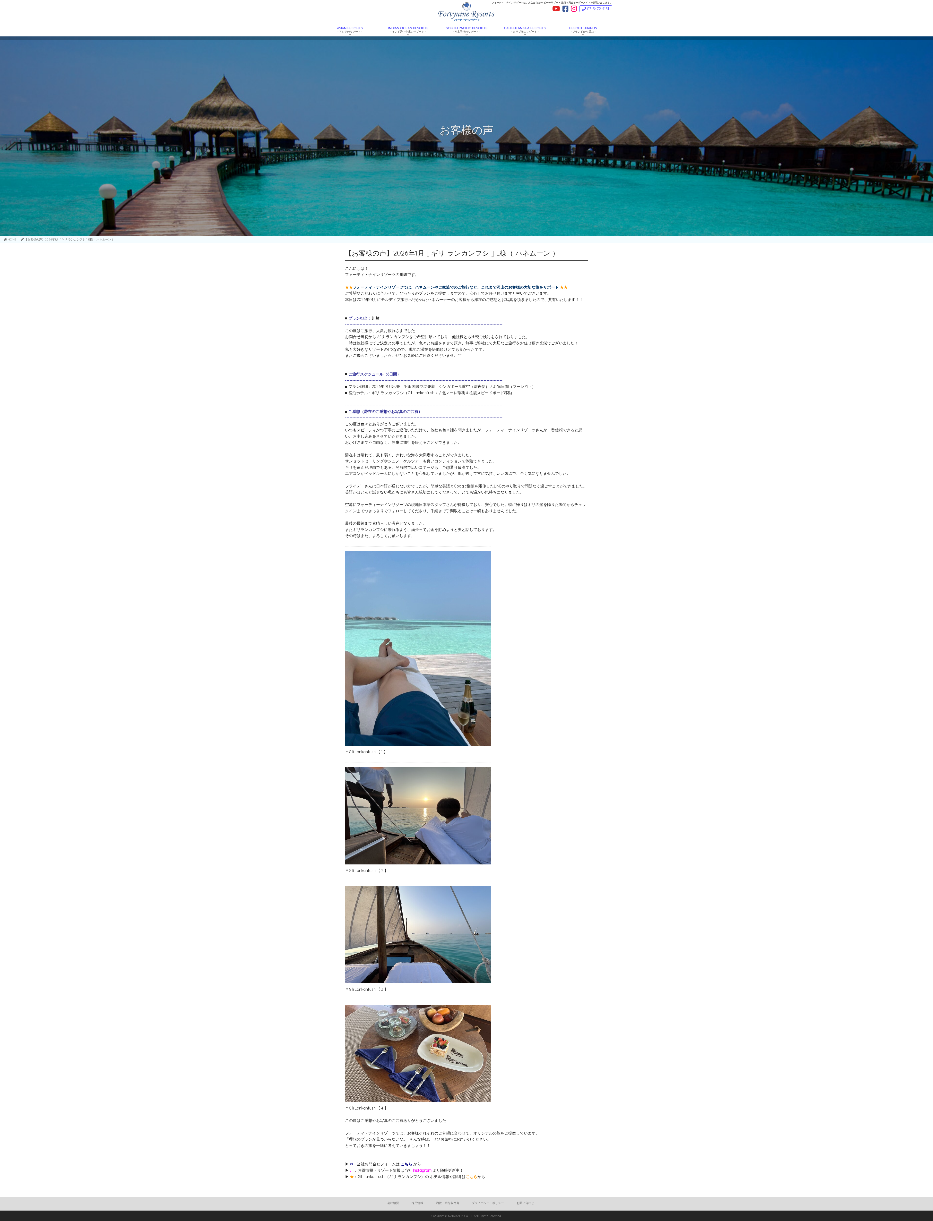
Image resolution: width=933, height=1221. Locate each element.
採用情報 (417, 1203)
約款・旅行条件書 (447, 1203)
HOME (11, 239)
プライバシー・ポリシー (488, 1203)
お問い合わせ (525, 1203)
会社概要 (393, 1203)
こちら (406, 1163)
